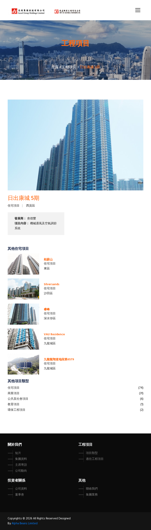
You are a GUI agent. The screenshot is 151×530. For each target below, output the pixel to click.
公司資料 (21, 488)
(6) (141, 399)
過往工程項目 (95, 459)
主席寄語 (21, 465)
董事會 (19, 494)
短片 (18, 453)
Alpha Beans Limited (25, 523)
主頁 (54, 67)
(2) (141, 410)
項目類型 (92, 453)
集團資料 (21, 459)
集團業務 (92, 494)
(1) (141, 404)
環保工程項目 (16, 410)
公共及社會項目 (18, 399)
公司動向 (21, 471)
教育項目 (13, 404)
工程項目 (69, 67)
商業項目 (13, 393)
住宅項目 (13, 205)
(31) (141, 393)
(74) (140, 388)
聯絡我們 (92, 488)
